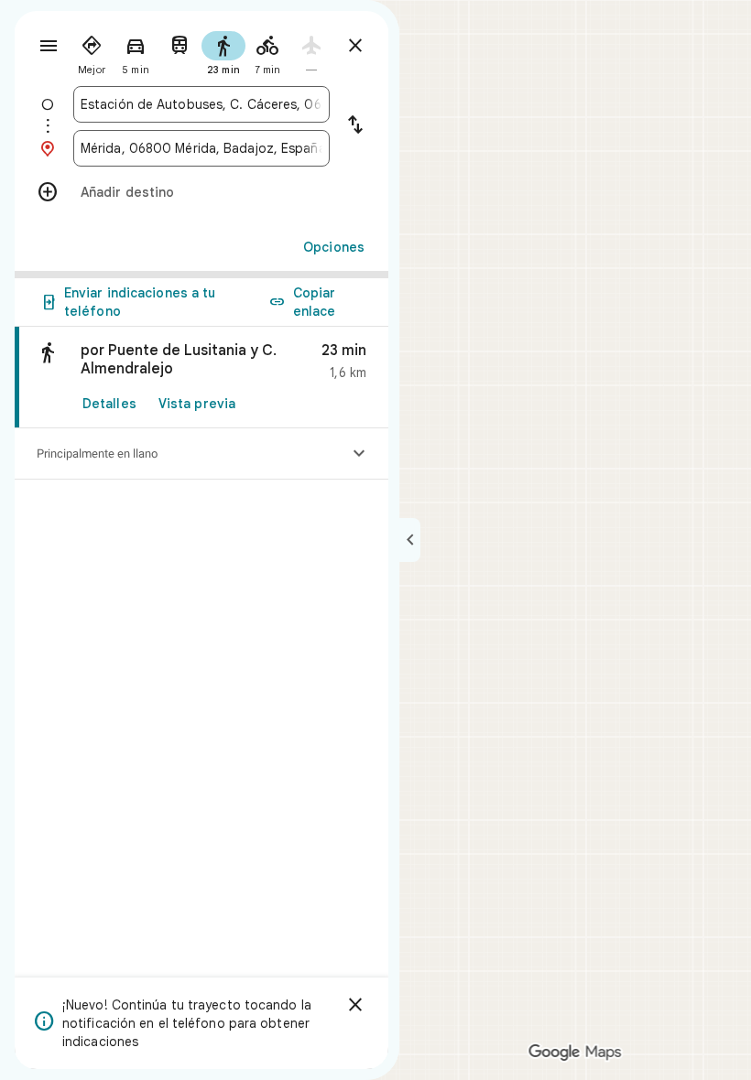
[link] (201, 377)
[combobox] (201, 104)
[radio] (92, 51)
